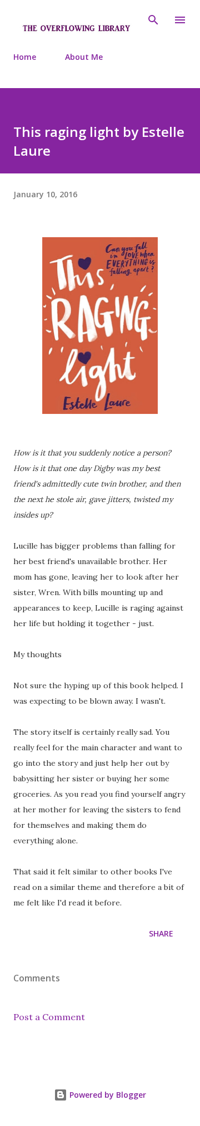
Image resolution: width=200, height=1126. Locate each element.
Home (24, 57)
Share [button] (161, 933)
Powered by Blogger (106, 1094)
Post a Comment (49, 1016)
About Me (84, 57)
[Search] (153, 20)
